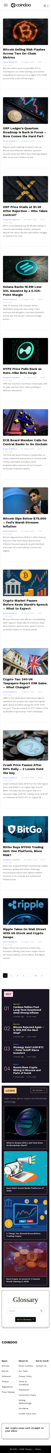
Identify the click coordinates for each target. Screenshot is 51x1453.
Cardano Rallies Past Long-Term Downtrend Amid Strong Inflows (27, 1010)
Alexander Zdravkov (12, 860)
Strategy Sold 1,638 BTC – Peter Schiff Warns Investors (28, 1050)
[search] (41, 1311)
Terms (38, 1449)
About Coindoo (26, 1366)
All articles (37, 1090)
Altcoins (5, 1366)
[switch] (46, 5)
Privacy (28, 1449)
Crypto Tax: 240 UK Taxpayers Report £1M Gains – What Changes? (24, 683)
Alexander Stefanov (11, 220)
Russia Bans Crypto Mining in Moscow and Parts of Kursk (27, 1070)
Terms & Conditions (24, 1383)
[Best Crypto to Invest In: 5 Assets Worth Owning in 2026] (25, 1259)
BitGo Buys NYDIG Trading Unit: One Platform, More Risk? (23, 851)
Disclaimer (23, 1408)
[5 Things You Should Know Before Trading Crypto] (25, 1214)
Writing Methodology (25, 1401)
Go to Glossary (24, 1319)
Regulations (7, 1387)
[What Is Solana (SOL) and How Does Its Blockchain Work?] (25, 1123)
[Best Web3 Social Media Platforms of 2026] (25, 1168)
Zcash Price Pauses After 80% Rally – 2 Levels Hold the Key (23, 769)
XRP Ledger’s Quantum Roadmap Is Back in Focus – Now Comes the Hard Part (24, 132)
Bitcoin (5, 1371)
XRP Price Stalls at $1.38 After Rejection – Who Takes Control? (25, 211)
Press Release (8, 1392)
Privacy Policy (25, 1376)
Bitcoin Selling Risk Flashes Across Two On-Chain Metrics (24, 53)
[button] (6, 5)
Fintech (5, 1381)
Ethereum (6, 1376)
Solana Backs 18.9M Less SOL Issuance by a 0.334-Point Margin (22, 290)
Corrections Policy (27, 1395)
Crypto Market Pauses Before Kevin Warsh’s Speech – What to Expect (25, 604)
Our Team (23, 1371)
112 (35, 976)
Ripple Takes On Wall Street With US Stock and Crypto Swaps (24, 933)
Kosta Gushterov (10, 62)
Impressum (24, 1390)
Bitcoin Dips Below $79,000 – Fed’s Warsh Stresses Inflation (24, 522)
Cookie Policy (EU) (27, 1414)
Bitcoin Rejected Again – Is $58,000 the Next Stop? (28, 1030)
